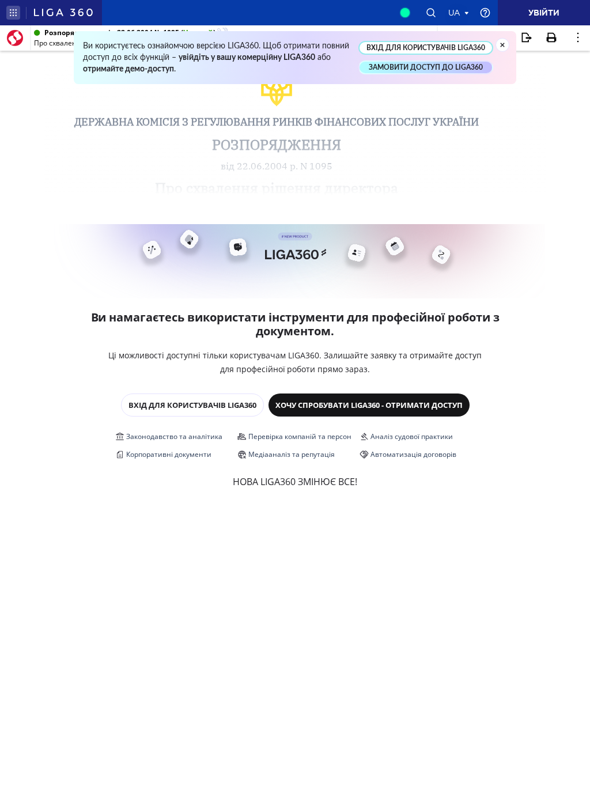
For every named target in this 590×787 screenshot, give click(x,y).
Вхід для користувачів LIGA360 (192, 405)
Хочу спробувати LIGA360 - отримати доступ (369, 405)
